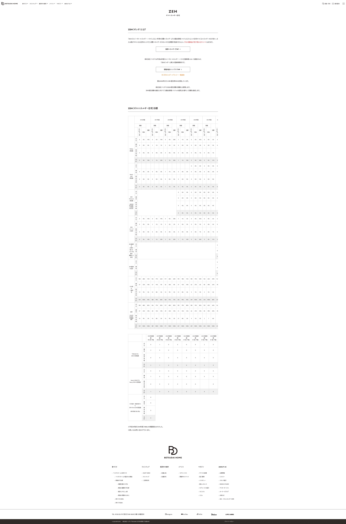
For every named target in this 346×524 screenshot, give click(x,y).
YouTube (185, 514)
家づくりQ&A (119, 503)
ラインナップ (146, 477)
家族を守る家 (119, 480)
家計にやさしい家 (123, 491)
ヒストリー (222, 477)
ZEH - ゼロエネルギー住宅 (227, 499)
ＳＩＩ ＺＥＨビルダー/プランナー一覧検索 (173, 75)
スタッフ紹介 (223, 480)
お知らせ (222, 495)
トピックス (202, 491)
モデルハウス (183, 473)
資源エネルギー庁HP (172, 49)
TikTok (200, 514)
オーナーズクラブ (224, 491)
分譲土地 (163, 473)
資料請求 (337, 4)
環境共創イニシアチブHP (172, 69)
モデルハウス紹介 (204, 488)
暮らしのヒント (203, 484)
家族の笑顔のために (123, 495)
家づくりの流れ (120, 499)
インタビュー (202, 480)
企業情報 (222, 473)
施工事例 (201, 477)
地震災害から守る (123, 484)
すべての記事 (203, 473)
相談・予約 (327, 4)
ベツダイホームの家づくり (120, 473)
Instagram (169, 514)
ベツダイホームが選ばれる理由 (124, 477)
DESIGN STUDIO (224, 484)
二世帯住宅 (146, 480)
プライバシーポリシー (229, 521)
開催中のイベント (184, 477)
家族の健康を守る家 (123, 488)
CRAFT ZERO (146, 473)
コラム (201, 495)
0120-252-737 (119, 514)
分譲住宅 (163, 477)
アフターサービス (224, 488)
